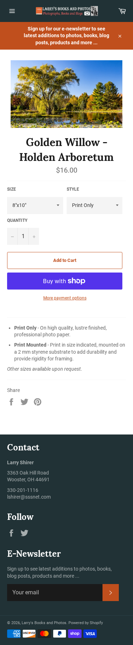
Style (73, 189)
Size (11, 189)
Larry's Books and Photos (44, 623)
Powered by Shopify (85, 623)
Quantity (17, 220)
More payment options (65, 298)
